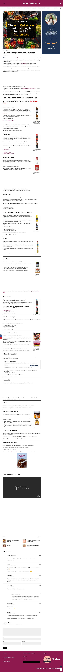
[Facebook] (3, 3)
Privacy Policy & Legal (56, 668)
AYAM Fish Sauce (6, 149)
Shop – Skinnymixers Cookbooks (8, 657)
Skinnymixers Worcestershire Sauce (17, 451)
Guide (7, 50)
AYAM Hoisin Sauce (6, 205)
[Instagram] (5, 3)
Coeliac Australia (5, 217)
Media (46, 668)
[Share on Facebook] (1, 336)
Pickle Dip (9, 545)
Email (3, 641)
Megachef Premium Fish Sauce (8, 153)
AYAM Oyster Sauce (6, 310)
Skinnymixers (23, 63)
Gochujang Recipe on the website (14, 162)
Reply (40, 555)
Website (23, 641)
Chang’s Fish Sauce (6, 150)
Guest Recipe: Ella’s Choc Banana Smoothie (32, 546)
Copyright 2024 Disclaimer (40, 668)
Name (3, 637)
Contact (50, 668)
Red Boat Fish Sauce (7, 152)
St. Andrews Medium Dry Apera (8, 120)
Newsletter (4, 658)
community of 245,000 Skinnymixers (28, 88)
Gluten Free (4, 50)
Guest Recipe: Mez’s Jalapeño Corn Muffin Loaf (13, 541)
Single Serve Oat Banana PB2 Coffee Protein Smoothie (33, 541)
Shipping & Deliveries (6, 661)
